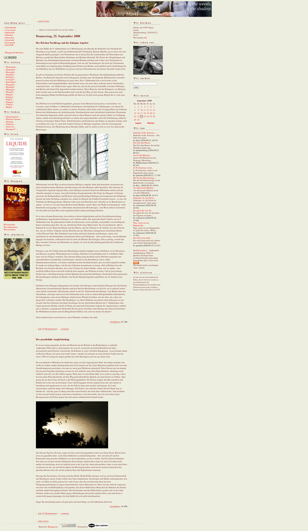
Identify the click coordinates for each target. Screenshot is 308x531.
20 (151, 113)
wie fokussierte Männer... (143, 187)
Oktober (151, 122)
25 (145, 116)
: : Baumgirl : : (10, 84)
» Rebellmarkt (10, 27)
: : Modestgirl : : (11, 66)
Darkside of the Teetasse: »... (145, 132)
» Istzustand (9, 40)
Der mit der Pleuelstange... (144, 177)
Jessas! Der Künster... (142, 155)
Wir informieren (10, 227)
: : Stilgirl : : (9, 99)
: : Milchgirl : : (10, 89)
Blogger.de (52, 526)
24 (141, 116)
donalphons (115, 321)
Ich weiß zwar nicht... (142, 237)
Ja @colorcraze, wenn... (143, 167)
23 (138, 116)
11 (145, 109)
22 (135, 116)
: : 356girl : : (9, 104)
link (40, 328)
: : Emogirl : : (9, 102)
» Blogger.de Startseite (13, 52)
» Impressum (9, 32)
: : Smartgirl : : (10, 74)
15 (135, 113)
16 (138, 113)
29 (135, 119)
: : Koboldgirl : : (11, 82)
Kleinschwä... (142, 250)
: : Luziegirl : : (10, 79)
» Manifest (8, 35)
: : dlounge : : (9, 121)
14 (154, 109)
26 (148, 116)
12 (148, 109)
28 (154, 116)
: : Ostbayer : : (10, 124)
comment (65, 328)
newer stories (43, 21)
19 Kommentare (49, 328)
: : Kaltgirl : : (9, 97)
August (138, 122)
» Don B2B (8, 44)
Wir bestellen (9, 224)
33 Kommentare (49, 513)
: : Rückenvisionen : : (13, 119)
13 (151, 109)
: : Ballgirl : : (9, 94)
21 (154, 113)
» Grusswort (9, 37)
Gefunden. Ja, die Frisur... (144, 197)
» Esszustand (9, 42)
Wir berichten (10, 229)
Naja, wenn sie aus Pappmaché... (141, 224)
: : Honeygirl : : (10, 72)
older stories (43, 521)
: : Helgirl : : (9, 107)
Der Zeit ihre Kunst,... (142, 142)
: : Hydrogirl (9, 87)
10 (141, 109)
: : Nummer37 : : (11, 129)
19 (148, 113)
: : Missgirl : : (9, 92)
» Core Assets (10, 30)
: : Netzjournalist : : (12, 116)
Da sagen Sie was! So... (143, 210)
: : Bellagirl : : (10, 77)
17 (141, 113)
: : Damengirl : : (10, 69)
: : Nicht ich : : (10, 126)
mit (145, 37)
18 (145, 113)
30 (138, 119)
